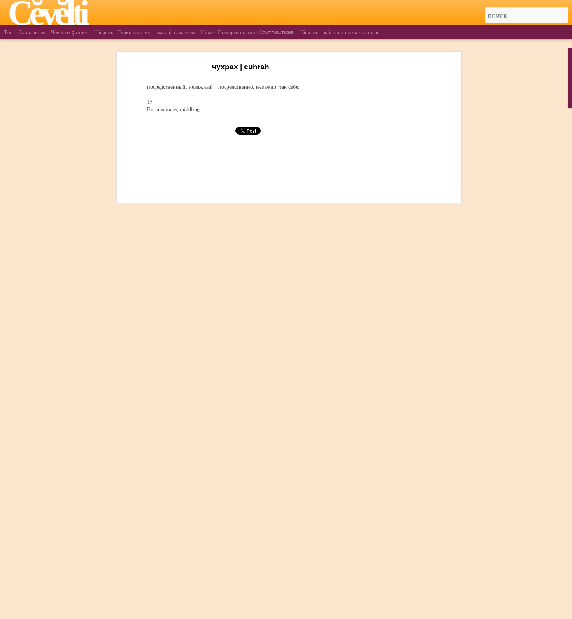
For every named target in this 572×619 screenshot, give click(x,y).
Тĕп (8, 32)
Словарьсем (32, 32)
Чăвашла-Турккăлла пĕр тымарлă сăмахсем (144, 32)
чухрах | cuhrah (240, 67)
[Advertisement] (392, 183)
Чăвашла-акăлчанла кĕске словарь (339, 32)
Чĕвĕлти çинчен (70, 32)
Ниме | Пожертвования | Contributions (247, 32)
